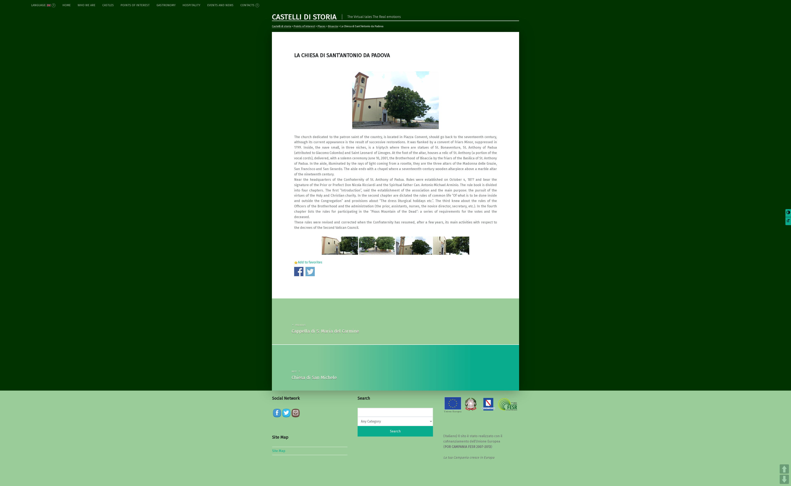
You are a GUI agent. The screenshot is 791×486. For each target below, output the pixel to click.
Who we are (86, 5)
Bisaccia (333, 26)
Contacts (247, 5)
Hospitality (191, 5)
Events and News (220, 5)
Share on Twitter (310, 271)
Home (66, 5)
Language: (39, 5)
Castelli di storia (281, 26)
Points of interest (304, 26)
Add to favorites (310, 262)
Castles (108, 5)
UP (784, 469)
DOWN (784, 479)
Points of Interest (135, 5)
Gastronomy (166, 5)
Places (321, 26)
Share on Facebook (298, 271)
